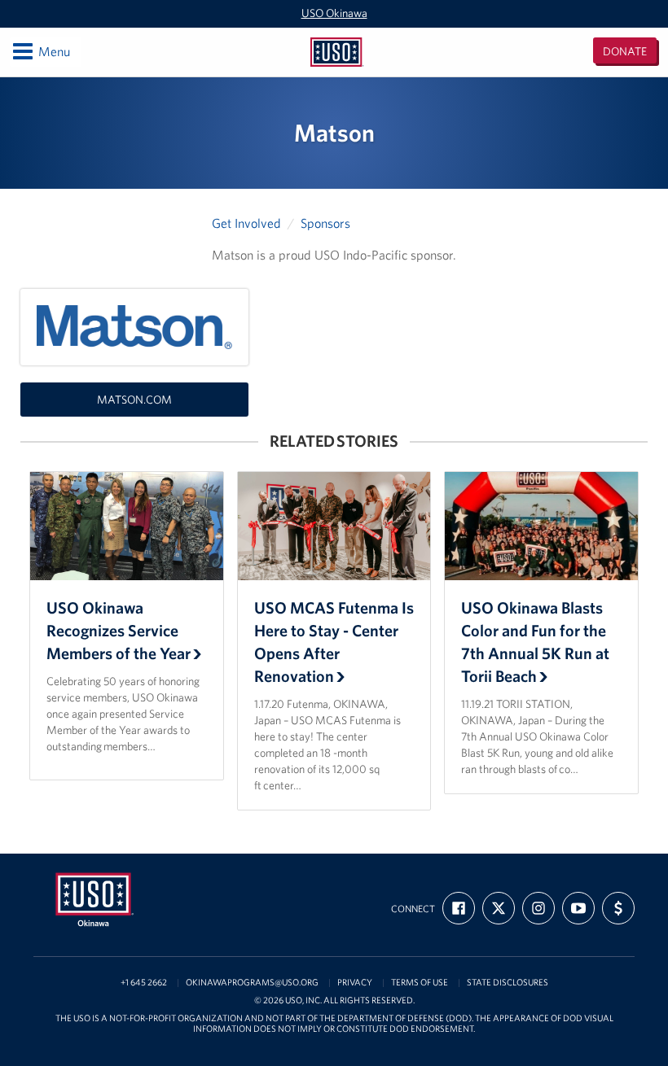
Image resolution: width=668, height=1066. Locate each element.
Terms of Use (419, 982)
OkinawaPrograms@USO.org (252, 982)
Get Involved (246, 223)
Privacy (354, 982)
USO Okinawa (334, 13)
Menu (40, 50)
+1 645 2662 (144, 982)
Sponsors (325, 223)
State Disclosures (507, 982)
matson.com (134, 399)
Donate (625, 51)
